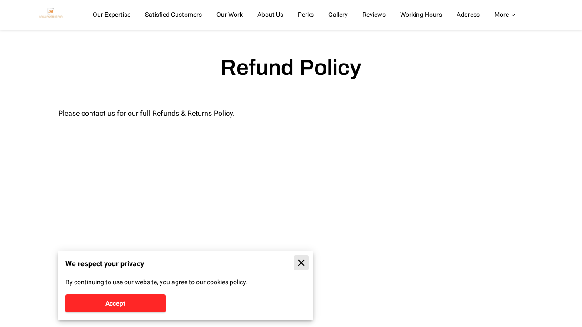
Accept (115, 303)
